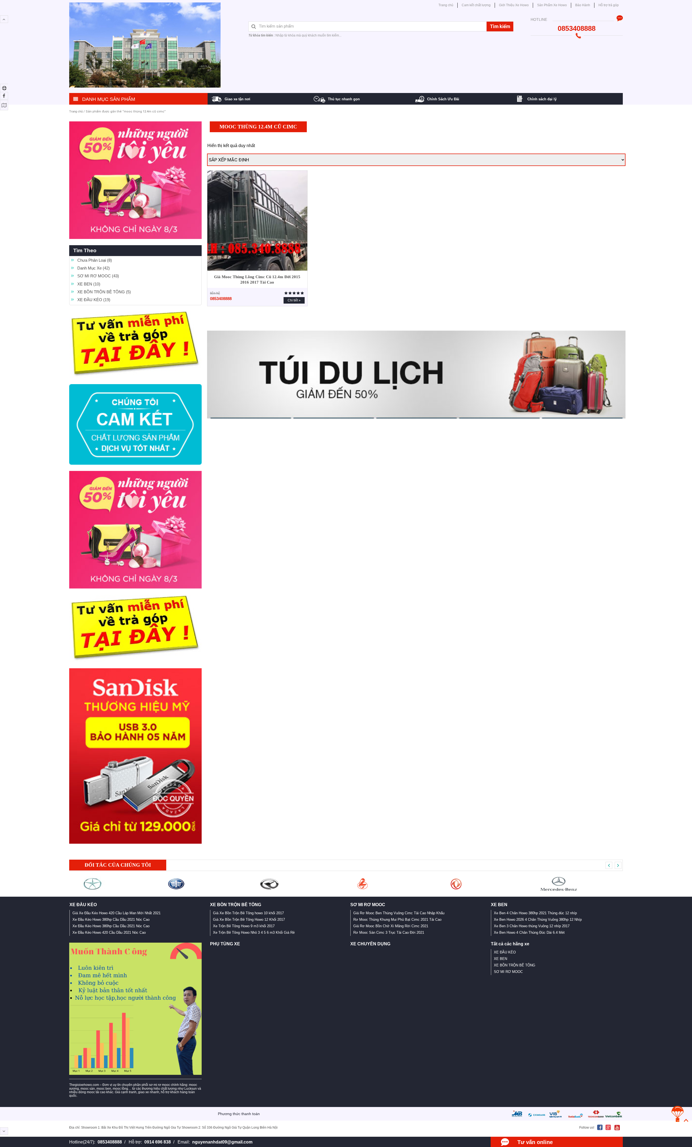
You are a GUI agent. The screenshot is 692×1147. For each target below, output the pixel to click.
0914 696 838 (157, 1142)
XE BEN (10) (88, 284)
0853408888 (110, 1142)
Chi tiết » (294, 300)
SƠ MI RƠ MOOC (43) (98, 276)
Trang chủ (76, 111)
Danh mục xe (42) (93, 268)
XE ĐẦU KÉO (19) (93, 299)
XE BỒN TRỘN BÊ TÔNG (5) (104, 292)
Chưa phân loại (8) (94, 260)
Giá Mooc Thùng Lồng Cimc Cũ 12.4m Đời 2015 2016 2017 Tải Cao (257, 279)
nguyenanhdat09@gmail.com (222, 1142)
